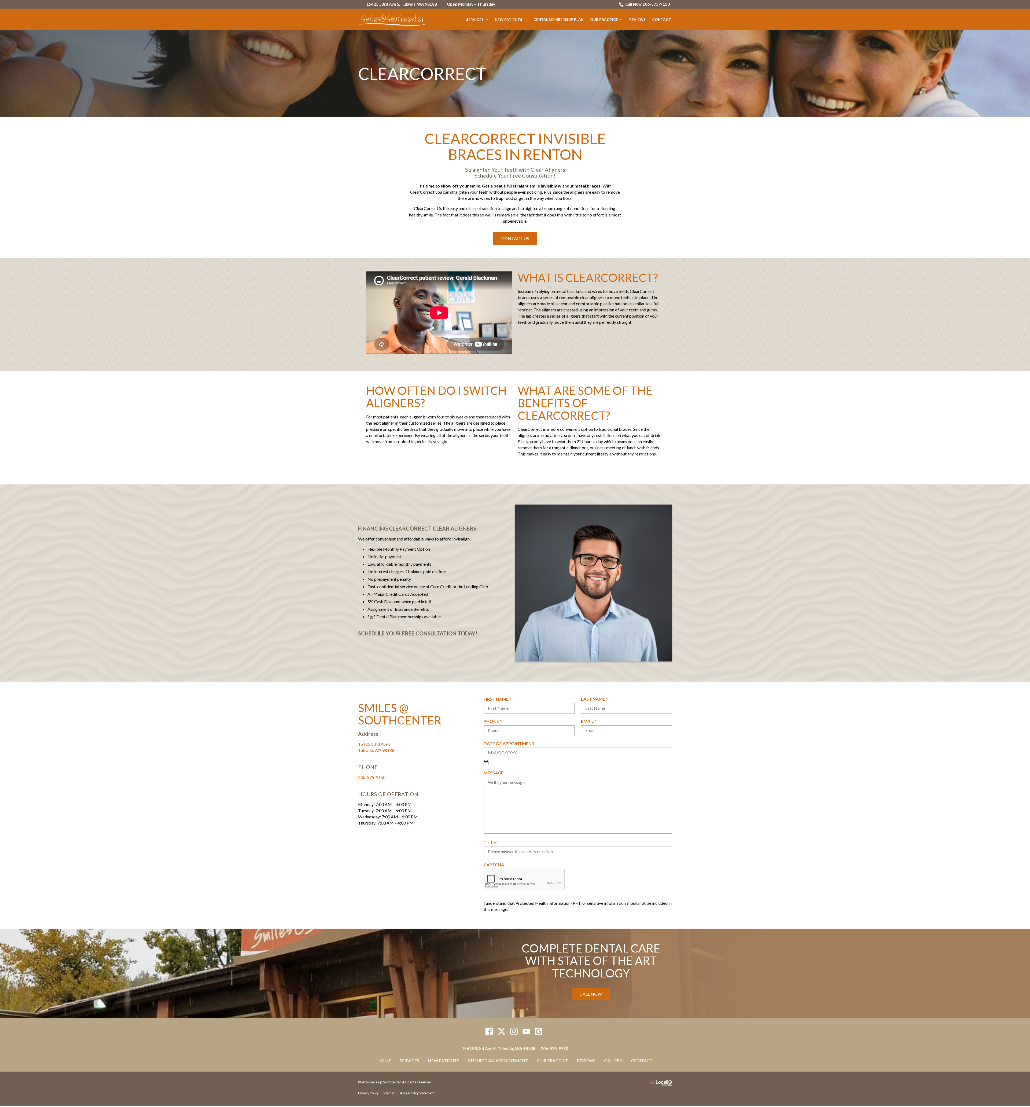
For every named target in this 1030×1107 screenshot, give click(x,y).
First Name (499, 699)
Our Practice (604, 19)
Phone (494, 721)
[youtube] (526, 1031)
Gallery (613, 1060)
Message (493, 772)
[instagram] (514, 1031)
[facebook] (489, 1031)
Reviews (637, 19)
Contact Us (515, 238)
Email (590, 721)
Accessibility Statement (417, 1093)
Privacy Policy (368, 1093)
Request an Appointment (498, 1060)
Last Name (596, 699)
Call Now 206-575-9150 (647, 4)
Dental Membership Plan (559, 19)
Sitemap (389, 1093)
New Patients (508, 19)
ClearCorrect (422, 73)
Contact (661, 19)
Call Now (591, 993)
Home (384, 1060)
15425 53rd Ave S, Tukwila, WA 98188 (401, 4)
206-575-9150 (371, 777)
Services (475, 19)
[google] (539, 1031)
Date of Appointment (509, 743)
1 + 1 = (493, 842)
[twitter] (501, 1031)
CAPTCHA (494, 864)
